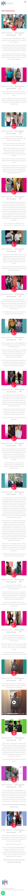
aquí (23, 225)
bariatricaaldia (7, 33)
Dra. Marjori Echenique (7, 888)
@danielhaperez (9, 587)
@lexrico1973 (10, 497)
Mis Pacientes (19, 33)
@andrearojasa (12, 448)
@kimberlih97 (13, 202)
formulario (20, 313)
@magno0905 (20, 343)
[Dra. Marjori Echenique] (7, 5)
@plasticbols (15, 38)
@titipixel (16, 635)
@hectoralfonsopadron (7, 138)
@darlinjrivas (9, 299)
